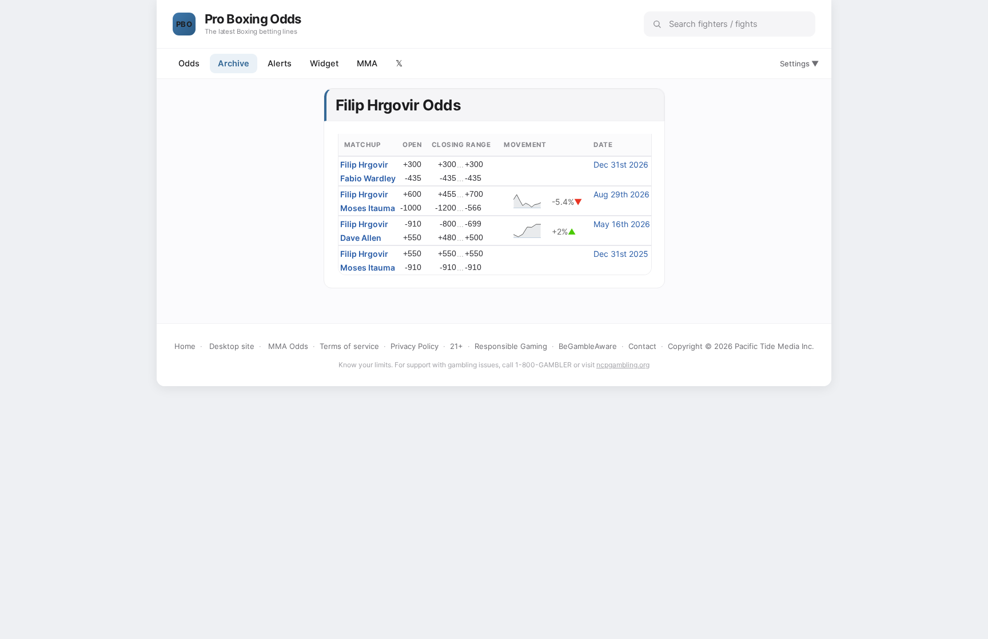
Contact (642, 346)
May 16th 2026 (621, 224)
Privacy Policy (415, 346)
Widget (324, 63)
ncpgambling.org (623, 364)
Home (185, 346)
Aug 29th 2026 (621, 194)
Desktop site (231, 346)
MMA (367, 63)
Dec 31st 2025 (620, 254)
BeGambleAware (588, 346)
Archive (233, 63)
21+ (456, 346)
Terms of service (349, 346)
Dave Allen (360, 238)
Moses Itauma (367, 208)
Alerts (280, 63)
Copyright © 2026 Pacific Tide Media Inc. (741, 346)
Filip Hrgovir (364, 164)
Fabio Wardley (368, 178)
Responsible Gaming (511, 346)
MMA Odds (288, 346)
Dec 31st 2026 (620, 164)
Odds (189, 63)
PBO (184, 24)
